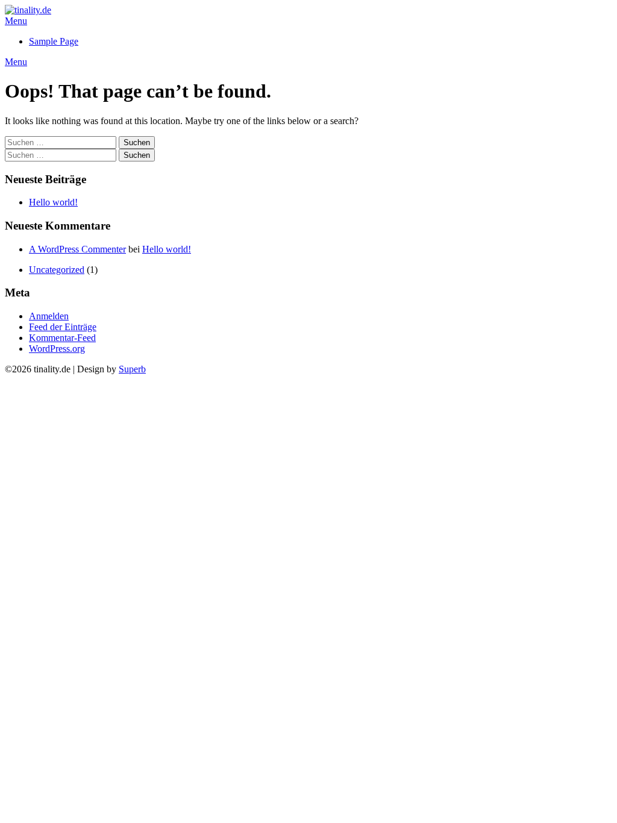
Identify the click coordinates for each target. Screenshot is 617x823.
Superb (132, 369)
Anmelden (49, 316)
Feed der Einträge (62, 327)
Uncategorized (56, 269)
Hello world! (53, 202)
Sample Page (53, 41)
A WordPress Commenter (77, 249)
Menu (16, 21)
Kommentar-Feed (62, 338)
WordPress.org (57, 348)
